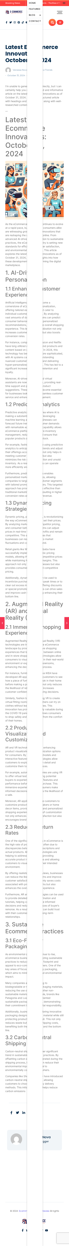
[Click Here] (60, 22)
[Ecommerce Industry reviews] (14, 12)
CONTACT (35, 21)
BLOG (32, 15)
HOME (32, 3)
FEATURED (34, 9)
